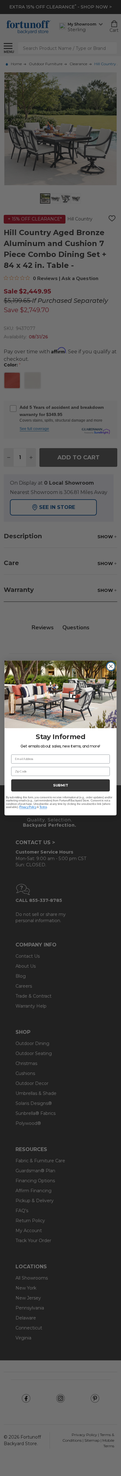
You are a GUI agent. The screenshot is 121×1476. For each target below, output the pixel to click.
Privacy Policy (27, 807)
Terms (43, 807)
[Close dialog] (111, 666)
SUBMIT (60, 785)
